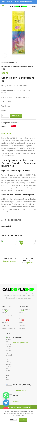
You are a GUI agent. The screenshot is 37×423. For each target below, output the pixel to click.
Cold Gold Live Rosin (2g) (27, 259)
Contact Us (5, 319)
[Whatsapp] (6, 395)
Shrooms (22, 328)
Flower (21, 322)
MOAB (15, 395)
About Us (5, 322)
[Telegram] (6, 402)
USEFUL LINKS (6, 306)
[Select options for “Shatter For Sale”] (15, 242)
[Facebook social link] (8, 126)
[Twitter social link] (10, 126)
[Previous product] (31, 62)
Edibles (21, 319)
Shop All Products (24, 309)
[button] (33, 242)
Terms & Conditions (8, 315)
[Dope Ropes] (9, 358)
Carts (21, 312)
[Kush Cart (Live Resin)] (9, 387)
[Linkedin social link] (17, 126)
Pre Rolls (22, 325)
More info (13, 419)
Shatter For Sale (10, 258)
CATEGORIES (23, 306)
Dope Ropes (18, 337)
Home (3, 62)
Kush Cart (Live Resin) (22, 385)
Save (14, 126)
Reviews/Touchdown (8, 328)
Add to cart (16, 115)
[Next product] (35, 62)
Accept (23, 420)
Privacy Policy (6, 309)
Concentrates (12, 62)
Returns (5, 312)
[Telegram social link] (19, 126)
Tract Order (5, 325)
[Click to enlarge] (5, 55)
